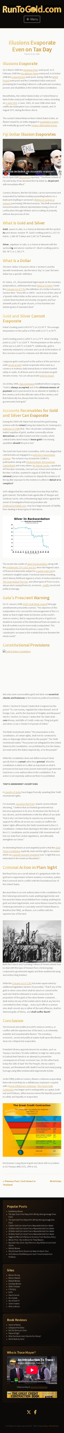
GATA (11, 1292)
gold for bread (47, 375)
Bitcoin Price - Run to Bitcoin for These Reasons (26, 1240)
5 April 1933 (11, 102)
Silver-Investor (14, 1303)
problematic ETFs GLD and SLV (21, 567)
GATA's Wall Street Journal (35, 604)
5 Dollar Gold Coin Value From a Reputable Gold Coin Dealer (31, 1225)
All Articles (55, 1181)
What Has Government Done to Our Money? (25, 1336)
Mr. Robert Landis (41, 465)
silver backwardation (37, 563)
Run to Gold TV (14, 1301)
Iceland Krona (18, 77)
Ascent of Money (15, 1325)
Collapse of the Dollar (16, 1328)
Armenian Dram (30, 69)
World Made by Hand (16, 1339)
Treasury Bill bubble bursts (44, 125)
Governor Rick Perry (25, 803)
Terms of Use (53, 1426)
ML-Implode (13, 1298)
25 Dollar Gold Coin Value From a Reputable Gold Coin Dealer (31, 1231)
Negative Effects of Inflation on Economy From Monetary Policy (32, 1237)
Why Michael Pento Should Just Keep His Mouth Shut (29, 1251)
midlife (46, 585)
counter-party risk (44, 571)
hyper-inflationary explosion (22, 1086)
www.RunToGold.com (39, 1387)
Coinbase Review (15, 1284)
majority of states (12, 792)
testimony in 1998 (11, 428)
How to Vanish (14, 1295)
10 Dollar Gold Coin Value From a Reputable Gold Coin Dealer (31, 1228)
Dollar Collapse (14, 1286)
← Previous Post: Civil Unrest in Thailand (19, 1183)
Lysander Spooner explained (25, 854)
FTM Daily (12, 1289)
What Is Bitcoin (14, 1306)
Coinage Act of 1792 (16, 289)
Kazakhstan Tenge (29, 73)
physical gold (14, 364)
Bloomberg (24, 177)
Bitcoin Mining (14, 1275)
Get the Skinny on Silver (18, 1330)
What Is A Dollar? (45, 285)
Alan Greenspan (27, 383)
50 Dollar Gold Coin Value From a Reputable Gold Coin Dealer (31, 1234)
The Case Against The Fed (15, 581)
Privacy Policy (43, 1426)
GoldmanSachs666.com (14, 505)
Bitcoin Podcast (14, 1278)
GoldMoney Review (16, 1211)
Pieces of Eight (14, 1333)
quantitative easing (49, 121)
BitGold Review (14, 1248)
